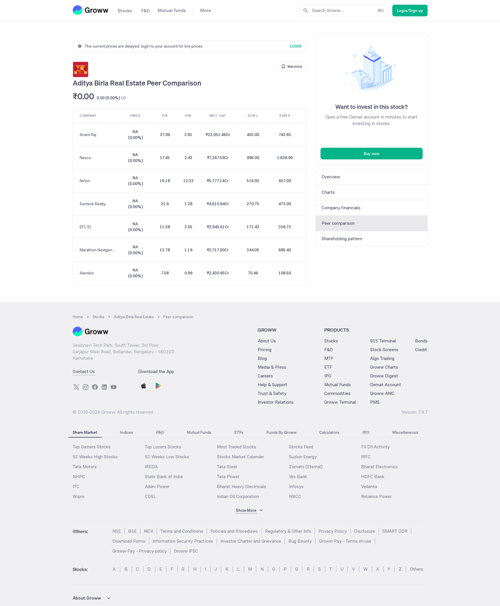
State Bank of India (164, 476)
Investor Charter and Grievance (250, 541)
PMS (374, 402)
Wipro (78, 496)
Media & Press (272, 367)
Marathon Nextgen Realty (98, 249)
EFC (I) (85, 226)
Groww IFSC (186, 551)
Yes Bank (298, 476)
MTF (328, 358)
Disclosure (364, 531)
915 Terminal (383, 341)
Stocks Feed (301, 447)
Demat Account (385, 385)
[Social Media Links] (76, 387)
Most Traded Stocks (236, 447)
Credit (421, 349)
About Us (267, 341)
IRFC (366, 457)
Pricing (264, 349)
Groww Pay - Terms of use (345, 541)
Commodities (337, 393)
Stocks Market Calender (240, 457)
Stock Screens (384, 349)
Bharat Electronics (379, 467)
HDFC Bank (372, 476)
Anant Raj (88, 134)
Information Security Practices (183, 541)
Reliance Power (376, 496)
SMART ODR (394, 531)
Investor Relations (276, 402)
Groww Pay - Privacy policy (139, 551)
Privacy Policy (332, 531)
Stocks (331, 341)
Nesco (85, 157)
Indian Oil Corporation (238, 496)
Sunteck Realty (93, 203)
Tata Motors (85, 467)
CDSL (150, 496)
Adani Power (157, 486)
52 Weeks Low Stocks (167, 457)
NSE (116, 531)
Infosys (296, 486)
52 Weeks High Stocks (95, 457)
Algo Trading (382, 358)
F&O (328, 349)
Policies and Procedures (234, 531)
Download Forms (128, 541)
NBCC (295, 496)
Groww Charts (384, 367)
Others (416, 569)
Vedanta (369, 486)
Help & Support (272, 385)
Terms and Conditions (182, 531)
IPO (327, 376)
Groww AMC (382, 393)
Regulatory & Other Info (288, 531)
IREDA (151, 467)
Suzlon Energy (303, 457)
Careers (265, 376)
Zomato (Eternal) (306, 467)
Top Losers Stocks (163, 447)
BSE (132, 531)
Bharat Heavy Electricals (241, 486)
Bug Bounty (300, 541)
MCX (148, 531)
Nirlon (85, 180)
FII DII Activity (375, 447)
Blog (262, 358)
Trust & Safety (272, 393)
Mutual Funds (337, 385)
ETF (328, 367)
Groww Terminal (340, 402)
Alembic (87, 273)
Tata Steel (227, 467)
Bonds (421, 341)
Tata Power (228, 476)
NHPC (79, 476)
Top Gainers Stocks (92, 447)
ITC (76, 486)
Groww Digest (384, 376)
